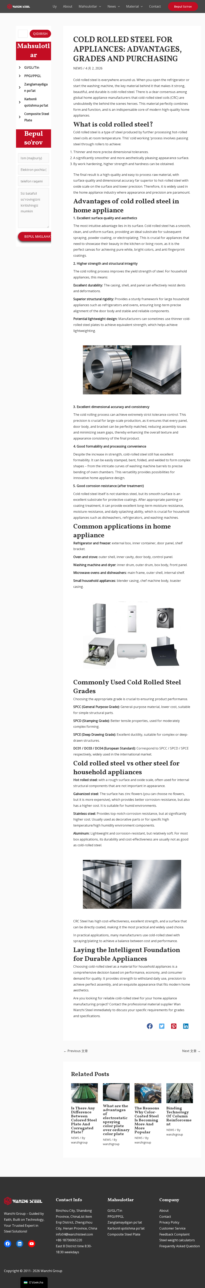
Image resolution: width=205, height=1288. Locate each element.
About (67, 6)
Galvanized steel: (86, 794)
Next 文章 (191, 1051)
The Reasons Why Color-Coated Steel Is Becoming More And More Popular (147, 1120)
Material (132, 6)
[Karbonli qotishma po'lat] (33, 102)
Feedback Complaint (174, 1234)
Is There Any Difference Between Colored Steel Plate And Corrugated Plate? (84, 1120)
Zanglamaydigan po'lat (125, 1222)
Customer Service (172, 1228)
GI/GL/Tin (115, 1210)
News (112, 6)
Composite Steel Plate (124, 1234)
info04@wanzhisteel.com (74, 1234)
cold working (139, 138)
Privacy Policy (169, 1222)
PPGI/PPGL (116, 1216)
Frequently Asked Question (179, 1246)
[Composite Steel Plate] (33, 117)
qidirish (40, 34)
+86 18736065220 (69, 1240)
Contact (155, 6)
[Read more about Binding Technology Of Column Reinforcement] (179, 1093)
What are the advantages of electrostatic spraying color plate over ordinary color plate (116, 1120)
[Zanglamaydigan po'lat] (33, 87)
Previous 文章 (75, 1051)
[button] (99, 6)
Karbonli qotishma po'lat (126, 1228)
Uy (55, 6)
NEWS (77, 68)
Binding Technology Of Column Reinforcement (179, 1116)
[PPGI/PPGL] (29, 76)
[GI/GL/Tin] (28, 67)
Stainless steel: (84, 813)
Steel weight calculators (177, 1240)
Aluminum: (81, 833)
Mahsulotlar (88, 6)
